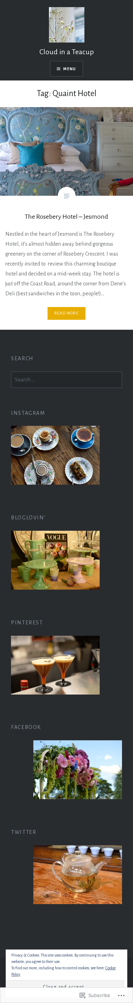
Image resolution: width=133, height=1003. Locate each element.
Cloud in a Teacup (66, 52)
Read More (66, 313)
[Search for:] (66, 380)
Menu (69, 69)
